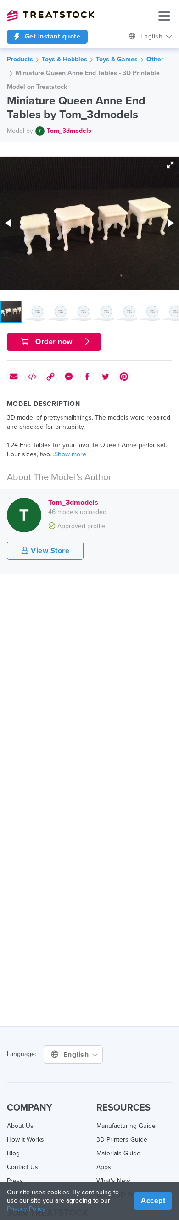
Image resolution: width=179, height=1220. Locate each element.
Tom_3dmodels (69, 131)
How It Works (25, 1139)
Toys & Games (117, 59)
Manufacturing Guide (126, 1126)
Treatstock (50, 15)
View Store (49, 550)
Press (15, 1181)
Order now (54, 341)
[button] (170, 165)
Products (20, 59)
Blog (13, 1153)
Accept (153, 1200)
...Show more (68, 454)
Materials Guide (118, 1153)
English (152, 36)
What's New (113, 1181)
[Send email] (14, 376)
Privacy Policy (26, 1209)
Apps (103, 1167)
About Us (20, 1126)
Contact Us (22, 1167)
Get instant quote (51, 36)
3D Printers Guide (121, 1139)
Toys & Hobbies (64, 59)
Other (154, 59)
